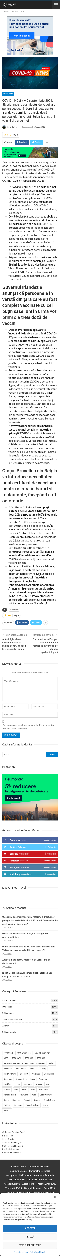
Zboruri (5, 1025)
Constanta (8, 1079)
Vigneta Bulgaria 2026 (43, 1192)
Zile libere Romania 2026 (39, 1179)
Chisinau (36, 1074)
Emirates (43, 1079)
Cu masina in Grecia (39, 1166)
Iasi (47, 1084)
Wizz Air (7, 1110)
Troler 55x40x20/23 (46, 1184)
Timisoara (18, 1105)
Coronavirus (14, 610)
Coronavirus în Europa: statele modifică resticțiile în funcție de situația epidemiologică (45, 646)
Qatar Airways (46, 1095)
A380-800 (41, 1058)
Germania (28, 1084)
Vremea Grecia (18, 1166)
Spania (37, 1100)
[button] (55, 1197)
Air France (8, 1069)
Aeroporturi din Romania (18, 1175)
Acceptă (30, 1228)
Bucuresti (24, 1074)
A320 (6, 1058)
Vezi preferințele (30, 1245)
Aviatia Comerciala (10, 1000)
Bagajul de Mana (32, 1188)
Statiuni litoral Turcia (39, 1171)
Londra (32, 1090)
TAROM (7, 1105)
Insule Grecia (8, 1139)
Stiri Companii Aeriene (12, 1019)
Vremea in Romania (44, 1175)
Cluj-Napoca (49, 1074)
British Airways (10, 1074)
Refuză (30, 1236)
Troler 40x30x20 (13, 1188)
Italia (16, 1090)
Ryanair (27, 1100)
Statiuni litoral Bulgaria (12, 1142)
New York (24, 1095)
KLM (24, 1090)
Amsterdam (21, 1069)
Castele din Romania (11, 1152)
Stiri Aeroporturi (9, 1032)
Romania (16, 1100)
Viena (45, 1105)
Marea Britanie (10, 1095)
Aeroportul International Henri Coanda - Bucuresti (24, 1063)
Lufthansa (43, 1090)
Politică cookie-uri (21, 1252)
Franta (17, 1084)
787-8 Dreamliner (24, 1053)
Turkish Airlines (32, 1105)
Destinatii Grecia (18, 1171)
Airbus (51, 1063)
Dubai (32, 1079)
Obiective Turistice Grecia (14, 1132)
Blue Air (33, 1069)
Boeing (43, 1069)
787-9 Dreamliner (42, 1053)
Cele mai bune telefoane (18, 1192)
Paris (34, 1095)
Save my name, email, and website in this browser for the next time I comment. (28, 727)
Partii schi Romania (10, 1149)
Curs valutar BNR (16, 1179)
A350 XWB (16, 1058)
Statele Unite (49, 1100)
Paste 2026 (49, 1188)
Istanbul (7, 1090)
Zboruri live (28, 1184)
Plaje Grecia (7, 1135)
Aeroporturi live (12, 1184)
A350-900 (29, 1058)
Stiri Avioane (8, 1013)
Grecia (39, 1084)
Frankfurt (7, 1084)
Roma (6, 1100)
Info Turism (8, 94)
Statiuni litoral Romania (12, 1146)
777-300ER (8, 1053)
